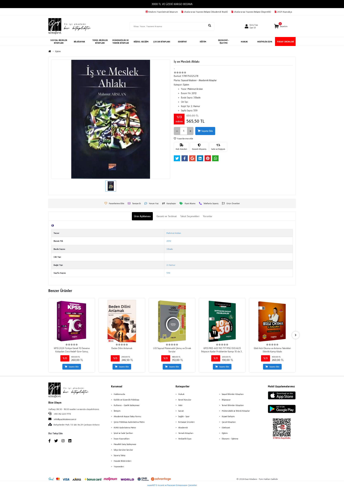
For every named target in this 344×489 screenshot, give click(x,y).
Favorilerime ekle (185, 138)
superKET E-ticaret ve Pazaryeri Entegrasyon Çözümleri (172, 485)
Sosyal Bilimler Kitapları (233, 394)
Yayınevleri (119, 466)
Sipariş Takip (119, 455)
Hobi (180, 405)
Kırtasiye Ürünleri (186, 422)
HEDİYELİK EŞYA (264, 41)
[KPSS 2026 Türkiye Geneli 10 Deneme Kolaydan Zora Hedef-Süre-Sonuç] (71, 321)
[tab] (142, 216)
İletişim (117, 410)
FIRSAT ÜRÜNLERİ (285, 41)
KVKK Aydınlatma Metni (125, 427)
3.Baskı (169, 249)
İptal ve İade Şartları (123, 433)
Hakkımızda (119, 394)
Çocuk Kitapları (229, 422)
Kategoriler (183, 386)
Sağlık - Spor (184, 416)
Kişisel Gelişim (228, 416)
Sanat (181, 410)
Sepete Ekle (207, 130)
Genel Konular (184, 399)
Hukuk (181, 394)
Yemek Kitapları (185, 433)
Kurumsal (116, 386)
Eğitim (225, 433)
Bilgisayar (226, 399)
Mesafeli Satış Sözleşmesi (125, 444)
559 (168, 273)
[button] (281, 26)
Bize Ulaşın (54, 402)
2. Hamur (170, 265)
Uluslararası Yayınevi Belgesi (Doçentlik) (252, 11)
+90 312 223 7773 (62, 413)
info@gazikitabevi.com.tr (65, 419)
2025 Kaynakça (284, 11)
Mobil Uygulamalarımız (281, 386)
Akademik (183, 427)
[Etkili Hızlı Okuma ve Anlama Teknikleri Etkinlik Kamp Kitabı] (272, 321)
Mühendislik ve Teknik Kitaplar (236, 410)
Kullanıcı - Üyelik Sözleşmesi (126, 405)
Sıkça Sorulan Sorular (123, 449)
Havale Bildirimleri (122, 461)
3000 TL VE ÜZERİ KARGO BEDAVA (172, 4)
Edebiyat (226, 427)
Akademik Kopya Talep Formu (127, 416)
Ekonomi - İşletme (230, 438)
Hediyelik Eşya (184, 438)
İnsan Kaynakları (122, 438)
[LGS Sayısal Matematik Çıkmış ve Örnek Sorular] (172, 321)
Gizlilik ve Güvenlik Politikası (126, 399)
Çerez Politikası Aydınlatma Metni (129, 422)
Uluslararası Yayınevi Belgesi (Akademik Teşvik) (206, 11)
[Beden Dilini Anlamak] (122, 321)
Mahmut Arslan (173, 233)
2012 (168, 241)
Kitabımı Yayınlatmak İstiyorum (163, 11)
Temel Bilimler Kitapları (233, 405)
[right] (295, 335)
